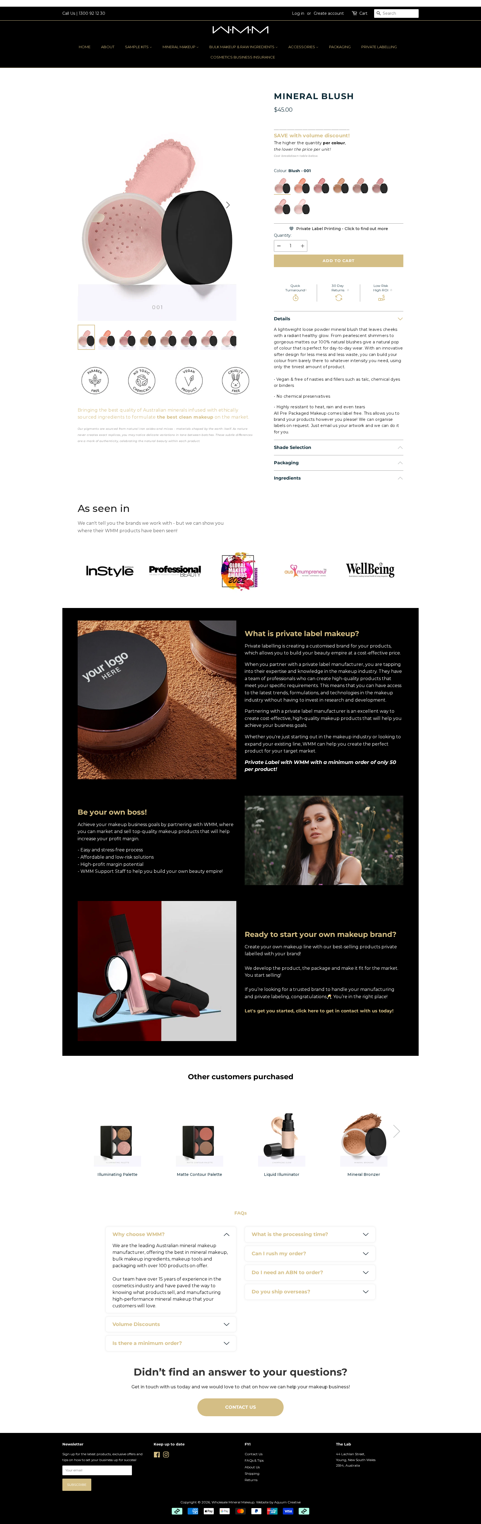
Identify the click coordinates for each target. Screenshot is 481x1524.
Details (282, 318)
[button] (228, 205)
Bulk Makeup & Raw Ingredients (242, 47)
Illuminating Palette (117, 1174)
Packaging (340, 47)
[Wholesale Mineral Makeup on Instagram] (166, 1456)
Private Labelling (379, 47)
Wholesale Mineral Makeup (233, 1502)
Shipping (252, 1473)
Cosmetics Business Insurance (242, 57)
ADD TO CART (339, 260)
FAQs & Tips (254, 1460)
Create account (329, 13)
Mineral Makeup (179, 47)
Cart (363, 13)
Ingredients (287, 478)
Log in (298, 13)
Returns (251, 1480)
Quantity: (282, 235)
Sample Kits (137, 47)
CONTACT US (240, 1407)
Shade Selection (292, 447)
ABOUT (107, 47)
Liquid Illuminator (281, 1174)
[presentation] (396, 1131)
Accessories (302, 47)
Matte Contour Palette (199, 1174)
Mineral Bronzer (363, 1174)
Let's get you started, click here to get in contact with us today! (319, 1010)
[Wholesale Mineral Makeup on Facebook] (157, 1456)
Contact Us (253, 1454)
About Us (252, 1467)
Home (84, 47)
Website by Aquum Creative (278, 1502)
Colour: (292, 170)
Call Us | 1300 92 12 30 (83, 13)
